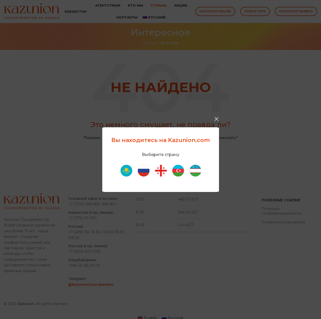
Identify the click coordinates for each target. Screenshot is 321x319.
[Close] (216, 119)
